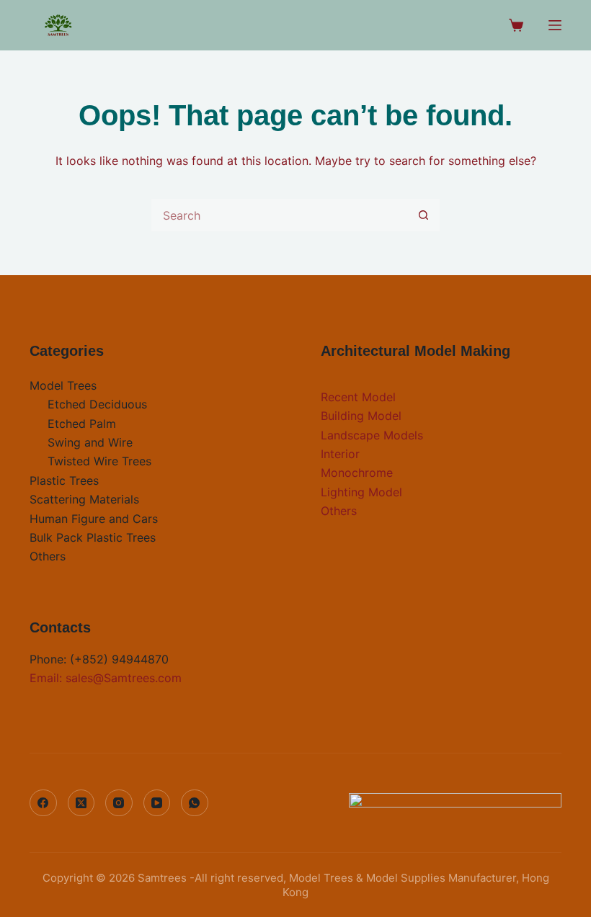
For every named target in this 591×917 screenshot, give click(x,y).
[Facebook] (43, 803)
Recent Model (358, 397)
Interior (340, 454)
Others (48, 556)
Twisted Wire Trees (99, 461)
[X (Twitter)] (81, 803)
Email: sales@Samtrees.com (106, 678)
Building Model (361, 415)
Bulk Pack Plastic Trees (93, 537)
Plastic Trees (64, 480)
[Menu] (554, 25)
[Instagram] (119, 803)
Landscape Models (372, 435)
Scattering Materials (84, 499)
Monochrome (357, 472)
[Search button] (423, 215)
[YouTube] (157, 803)
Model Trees (63, 385)
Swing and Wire (90, 442)
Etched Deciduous (97, 404)
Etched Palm (82, 423)
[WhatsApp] (194, 803)
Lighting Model (361, 492)
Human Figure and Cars (94, 518)
